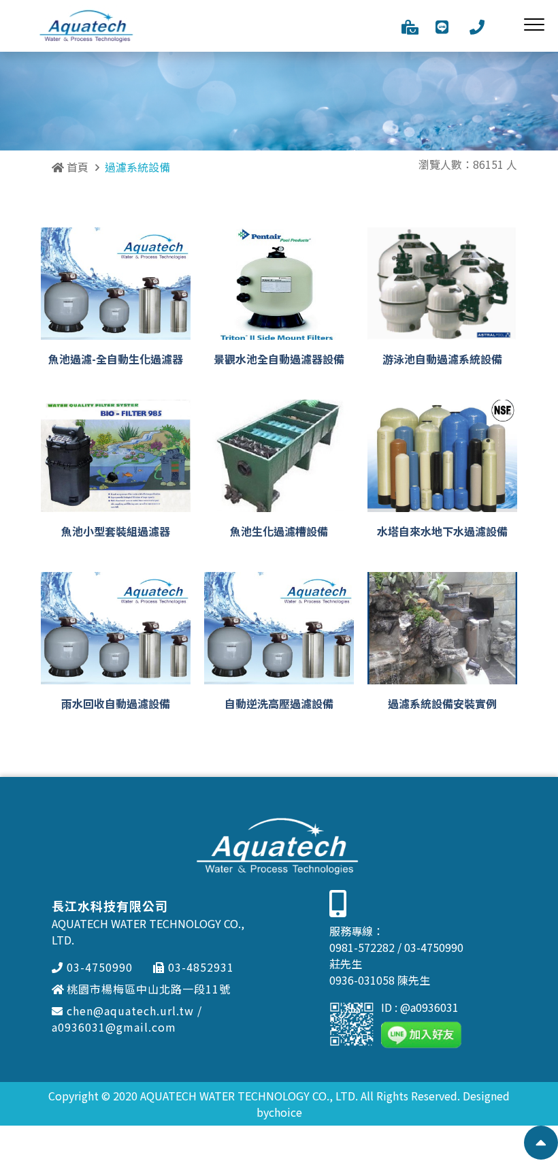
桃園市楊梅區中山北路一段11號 (149, 989)
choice (285, 1112)
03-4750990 (100, 967)
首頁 (76, 167)
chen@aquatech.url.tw (130, 1010)
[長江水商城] (410, 26)
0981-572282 (362, 947)
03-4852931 (201, 967)
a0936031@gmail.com (114, 1027)
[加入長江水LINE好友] (442, 26)
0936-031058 (362, 980)
